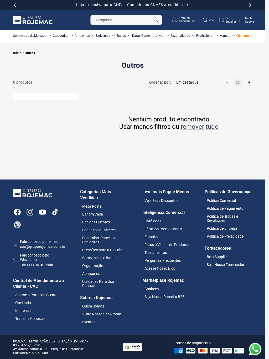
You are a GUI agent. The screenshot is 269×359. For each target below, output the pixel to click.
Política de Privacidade (225, 236)
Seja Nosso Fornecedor (225, 265)
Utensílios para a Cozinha (102, 250)
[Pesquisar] (156, 20)
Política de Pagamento (225, 208)
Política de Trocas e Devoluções (222, 218)
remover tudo (200, 126)
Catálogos (152, 221)
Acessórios (91, 273)
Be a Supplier (217, 257)
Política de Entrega (222, 228)
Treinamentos (155, 252)
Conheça (151, 289)
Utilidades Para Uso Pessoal (98, 283)
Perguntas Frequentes (162, 260)
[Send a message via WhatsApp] (255, 349)
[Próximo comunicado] (250, 5)
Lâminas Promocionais (163, 229)
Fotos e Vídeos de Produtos (166, 245)
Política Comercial (221, 200)
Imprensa (23, 311)
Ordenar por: (160, 82)
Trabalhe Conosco (30, 318)
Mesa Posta (92, 206)
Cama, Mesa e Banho (99, 258)
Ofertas (242, 36)
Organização (92, 266)
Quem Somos (93, 306)
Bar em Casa (92, 214)
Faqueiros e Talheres (99, 230)
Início (17, 53)
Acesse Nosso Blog (159, 268)
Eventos (88, 322)
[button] (246, 20)
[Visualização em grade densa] (248, 82)
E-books (151, 237)
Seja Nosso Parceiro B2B (164, 297)
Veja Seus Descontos (161, 200)
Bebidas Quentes (96, 222)
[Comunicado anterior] (15, 5)
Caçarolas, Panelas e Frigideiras (99, 240)
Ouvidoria (23, 303)
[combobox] (126, 20)
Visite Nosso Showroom (101, 314)
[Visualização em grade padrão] (238, 82)
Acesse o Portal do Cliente (36, 295)
